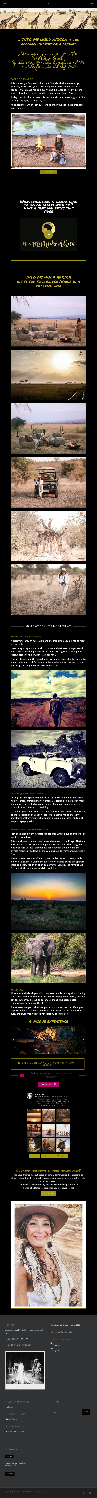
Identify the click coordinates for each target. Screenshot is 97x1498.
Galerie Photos (11, 1419)
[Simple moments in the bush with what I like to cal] (48, 1115)
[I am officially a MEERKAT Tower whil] (48, 1145)
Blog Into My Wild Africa (15, 1431)
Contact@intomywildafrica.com (18, 1345)
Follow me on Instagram (57, 1156)
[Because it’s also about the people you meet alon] (63, 1145)
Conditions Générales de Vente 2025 (65, 1325)
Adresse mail (10, 1465)
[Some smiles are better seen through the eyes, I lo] (34, 1145)
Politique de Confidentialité (61, 1332)
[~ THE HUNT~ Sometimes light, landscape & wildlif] (34, 1115)
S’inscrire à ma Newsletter (15, 1463)
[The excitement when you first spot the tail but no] (63, 1115)
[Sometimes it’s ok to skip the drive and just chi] (34, 1130)
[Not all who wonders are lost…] (48, 1130)
